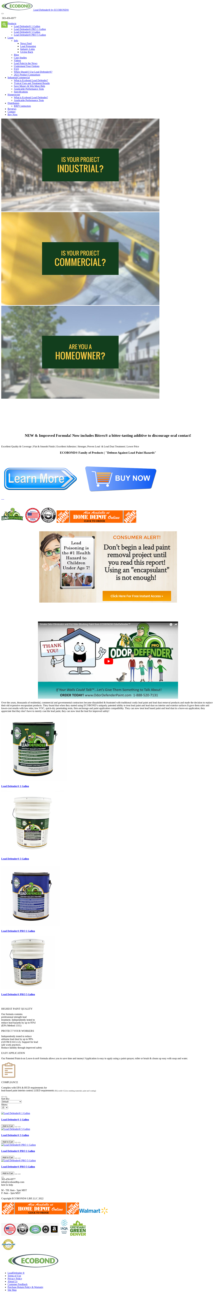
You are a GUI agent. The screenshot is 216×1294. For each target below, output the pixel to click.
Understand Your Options (26, 66)
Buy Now (13, 114)
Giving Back (26, 52)
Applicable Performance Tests (29, 89)
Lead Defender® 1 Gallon (27, 26)
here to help (7, 1185)
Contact (11, 111)
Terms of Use (14, 1275)
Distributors (13, 103)
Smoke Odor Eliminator (136, 617)
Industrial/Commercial (19, 77)
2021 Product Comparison (27, 74)
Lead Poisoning (28, 46)
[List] (2, 1096)
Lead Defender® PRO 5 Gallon (30, 35)
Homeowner (14, 94)
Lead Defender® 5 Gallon (27, 32)
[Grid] (5, 1096)
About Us (12, 1281)
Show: (4, 1104)
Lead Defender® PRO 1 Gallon (30, 29)
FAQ (16, 69)
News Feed (26, 43)
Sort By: (5, 1098)
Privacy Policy (15, 1278)
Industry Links (27, 49)
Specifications (21, 91)
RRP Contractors (22, 106)
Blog (16, 54)
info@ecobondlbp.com (12, 1182)
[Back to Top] (2, 1177)
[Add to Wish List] (16, 1126)
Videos (17, 60)
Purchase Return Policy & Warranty (25, 1287)
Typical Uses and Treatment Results (32, 83)
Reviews (12, 108)
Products (12, 23)
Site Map (12, 1290)
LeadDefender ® (16, 1273)
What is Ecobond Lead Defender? (31, 80)
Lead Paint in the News (25, 63)
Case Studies (20, 57)
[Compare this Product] (19, 1126)
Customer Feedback (18, 1284)
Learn (10, 37)
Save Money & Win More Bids (29, 86)
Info (16, 40)
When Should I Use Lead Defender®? (33, 72)
